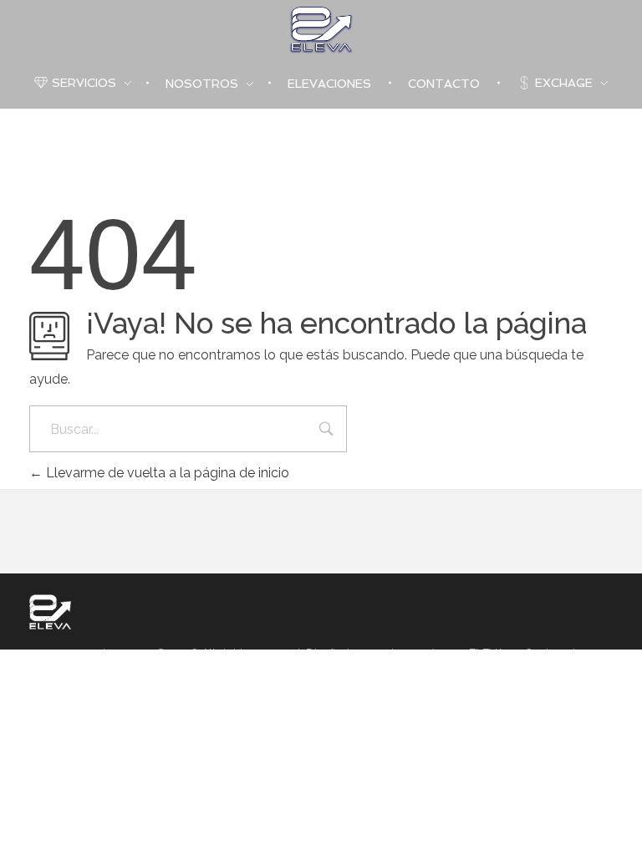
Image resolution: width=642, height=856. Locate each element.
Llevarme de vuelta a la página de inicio (166, 473)
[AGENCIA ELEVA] (50, 612)
